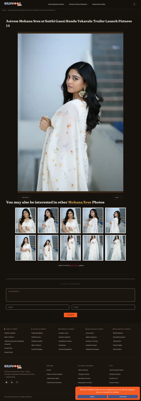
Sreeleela (62, 345)
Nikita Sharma (118, 333)
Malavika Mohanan (92, 349)
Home (4, 10)
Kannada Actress (84, 378)
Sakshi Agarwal (91, 337)
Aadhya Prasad (91, 345)
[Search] (134, 4)
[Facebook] (6, 382)
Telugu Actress (83, 374)
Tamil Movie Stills (98, 4)
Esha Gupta (117, 349)
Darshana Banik (37, 333)
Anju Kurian (90, 333)
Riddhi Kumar (36, 337)
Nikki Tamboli (9, 337)
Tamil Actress (83, 370)
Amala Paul (8, 348)
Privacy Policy (114, 382)
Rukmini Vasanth (64, 337)
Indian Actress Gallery (54, 374)
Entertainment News (56, 4)
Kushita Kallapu (37, 349)
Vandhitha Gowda (65, 341)
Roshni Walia (117, 345)
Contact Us (113, 378)
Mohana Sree (79, 202)
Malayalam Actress (85, 382)
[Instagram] (17, 382)
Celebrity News (115, 374)
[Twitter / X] (12, 382)
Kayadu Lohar (63, 333)
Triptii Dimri (117, 341)
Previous (25, 197)
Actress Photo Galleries (78, 4)
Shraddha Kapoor (119, 337)
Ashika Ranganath (65, 349)
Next (117, 197)
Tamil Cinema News (116, 370)
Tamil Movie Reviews (54, 382)
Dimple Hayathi (9, 333)
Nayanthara (8, 352)
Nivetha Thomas (92, 341)
